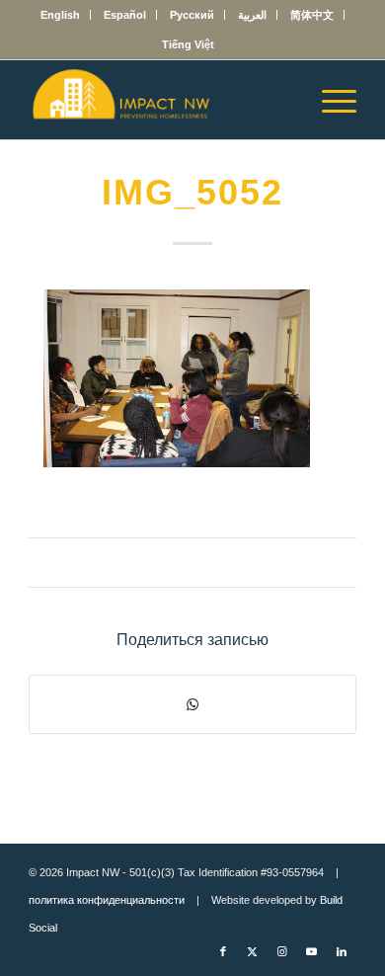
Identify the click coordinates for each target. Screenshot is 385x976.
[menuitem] (61, 15)
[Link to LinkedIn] (341, 951)
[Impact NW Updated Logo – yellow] (159, 99)
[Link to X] (253, 951)
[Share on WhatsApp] (192, 704)
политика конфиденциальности (107, 900)
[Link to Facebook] (223, 951)
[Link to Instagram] (282, 951)
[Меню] (329, 99)
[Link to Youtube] (312, 951)
